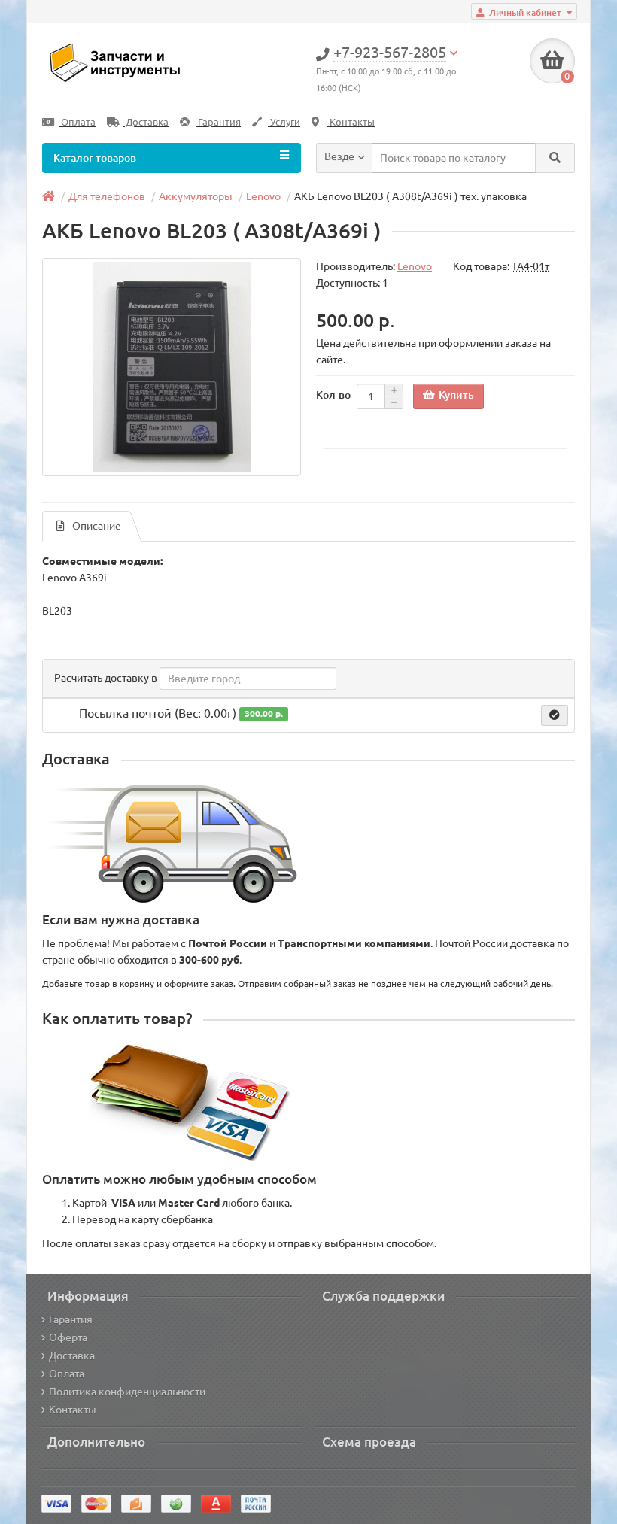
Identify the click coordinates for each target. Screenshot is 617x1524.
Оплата (77, 122)
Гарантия (218, 122)
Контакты (351, 122)
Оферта (68, 1337)
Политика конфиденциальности (127, 1392)
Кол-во (333, 395)
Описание (96, 526)
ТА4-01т (530, 266)
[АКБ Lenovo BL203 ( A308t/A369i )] (171, 367)
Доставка (146, 122)
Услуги (284, 122)
